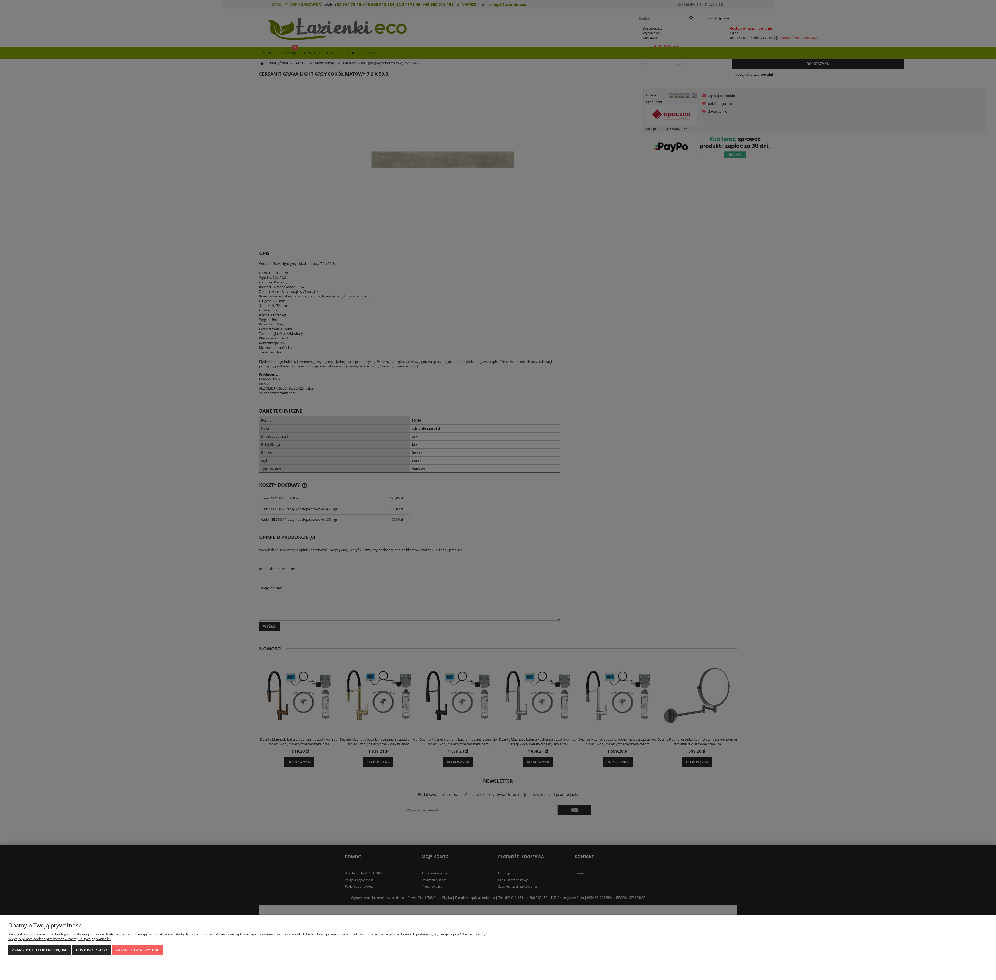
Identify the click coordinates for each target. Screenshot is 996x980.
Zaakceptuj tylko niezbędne (39, 950)
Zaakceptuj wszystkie (137, 950)
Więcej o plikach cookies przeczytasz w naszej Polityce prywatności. (59, 938)
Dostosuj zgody (91, 950)
